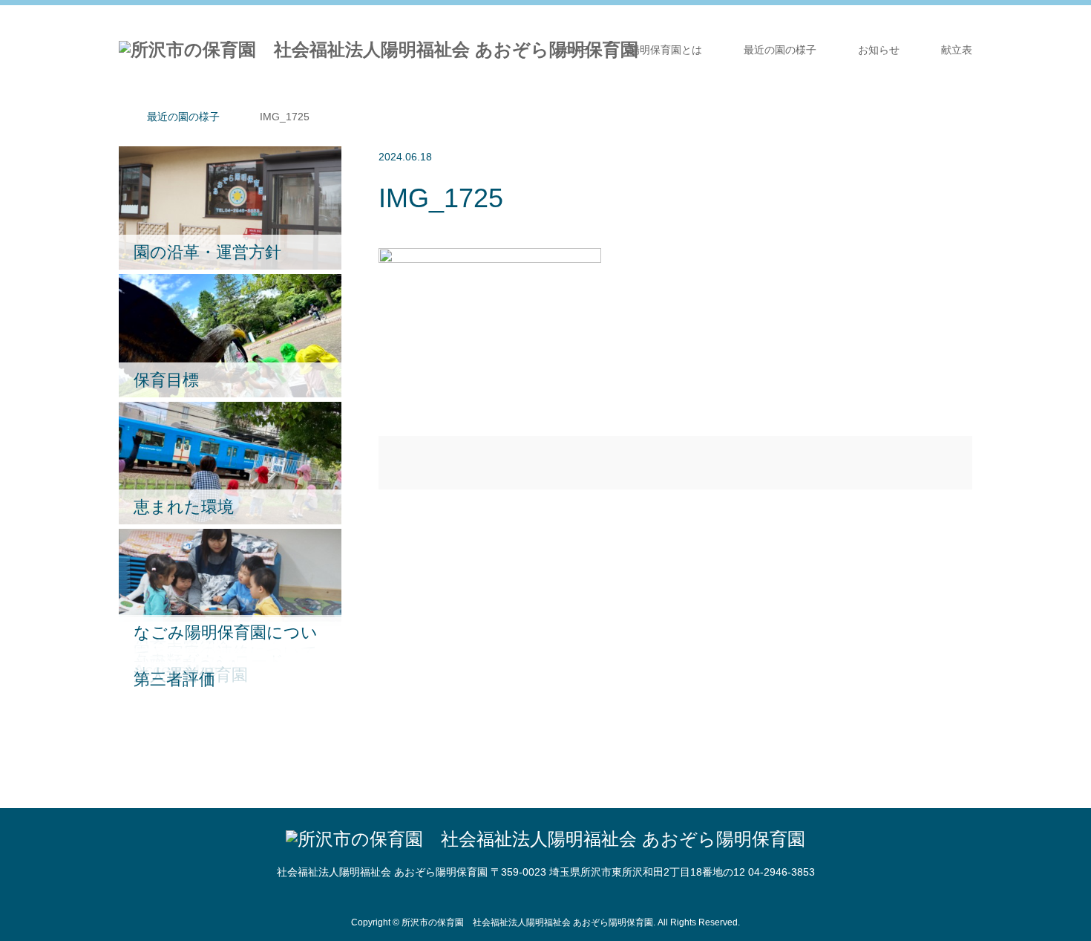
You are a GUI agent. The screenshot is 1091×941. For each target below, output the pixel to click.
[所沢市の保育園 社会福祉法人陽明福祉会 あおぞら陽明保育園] (378, 50)
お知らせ (879, 50)
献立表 (956, 50)
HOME (572, 50)
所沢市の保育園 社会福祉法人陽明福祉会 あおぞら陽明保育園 (527, 922)
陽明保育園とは (665, 50)
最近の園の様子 (780, 50)
